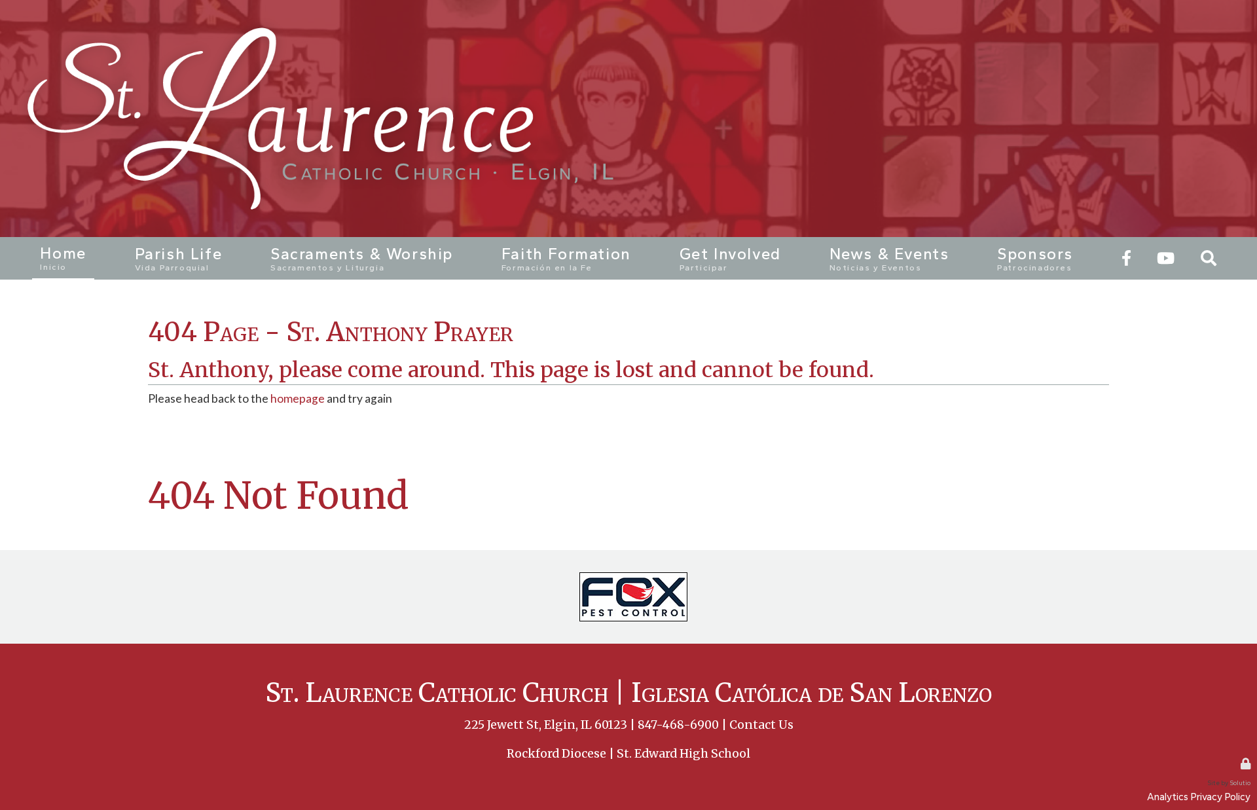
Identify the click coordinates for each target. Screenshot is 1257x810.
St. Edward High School (683, 753)
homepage (297, 398)
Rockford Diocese (556, 753)
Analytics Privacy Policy (1198, 796)
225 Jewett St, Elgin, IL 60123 (545, 725)
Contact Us (761, 725)
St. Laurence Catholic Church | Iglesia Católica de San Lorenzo (628, 692)
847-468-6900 (678, 725)
